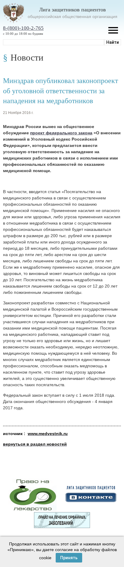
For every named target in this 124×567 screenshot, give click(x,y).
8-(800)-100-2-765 (23, 28)
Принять (69, 557)
